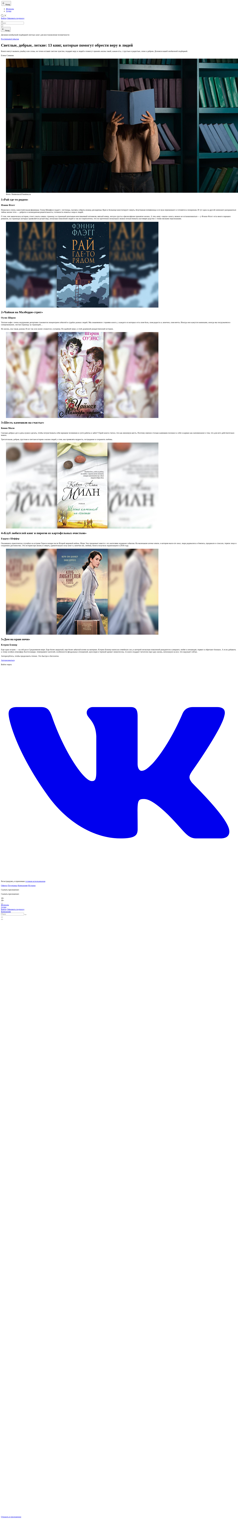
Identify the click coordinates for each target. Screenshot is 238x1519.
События (15, 39)
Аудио (8, 11)
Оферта (4, 885)
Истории (32, 885)
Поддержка (12, 885)
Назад (7, 4)
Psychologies (6, 39)
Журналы (10, 9)
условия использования (35, 881)
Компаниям (23, 885)
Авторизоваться (8, 660)
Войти (3, 18)
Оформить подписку (15, 18)
